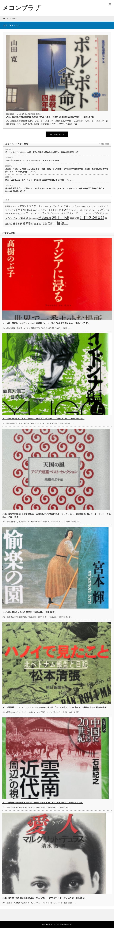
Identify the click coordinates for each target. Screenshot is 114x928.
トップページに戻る (56, 134)
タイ (56, 210)
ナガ (83, 210)
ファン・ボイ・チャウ (37, 213)
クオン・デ (97, 206)
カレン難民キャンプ (84, 206)
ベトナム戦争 (65, 213)
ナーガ (88, 210)
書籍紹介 (39, 114)
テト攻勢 (64, 209)
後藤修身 (45, 218)
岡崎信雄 (34, 218)
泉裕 (100, 218)
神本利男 (17, 223)
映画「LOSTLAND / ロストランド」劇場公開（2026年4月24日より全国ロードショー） (40, 180)
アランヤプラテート (30, 206)
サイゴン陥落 (25, 210)
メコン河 (97, 213)
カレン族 (72, 206)
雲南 (50, 223)
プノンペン (54, 213)
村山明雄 (60, 217)
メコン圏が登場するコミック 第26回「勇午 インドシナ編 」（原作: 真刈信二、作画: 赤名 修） (43, 418)
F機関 (7, 206)
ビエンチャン (14, 213)
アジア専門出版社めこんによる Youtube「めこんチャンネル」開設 (32, 160)
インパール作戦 (60, 206)
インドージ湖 (46, 206)
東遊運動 (74, 218)
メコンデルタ (87, 213)
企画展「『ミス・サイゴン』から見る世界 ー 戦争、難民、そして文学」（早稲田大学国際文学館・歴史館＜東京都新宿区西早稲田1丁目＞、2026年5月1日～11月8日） (56, 170)
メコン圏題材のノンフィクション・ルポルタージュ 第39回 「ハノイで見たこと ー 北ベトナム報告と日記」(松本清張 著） (55, 707)
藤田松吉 (38, 224)
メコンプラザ (54, 924)
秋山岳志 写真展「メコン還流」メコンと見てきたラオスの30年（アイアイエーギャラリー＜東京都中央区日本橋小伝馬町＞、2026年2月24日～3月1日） (55, 189)
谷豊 (44, 223)
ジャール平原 (48, 210)
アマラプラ (15, 206)
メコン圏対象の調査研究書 (26, 114)
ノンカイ (94, 210)
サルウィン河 (37, 210)
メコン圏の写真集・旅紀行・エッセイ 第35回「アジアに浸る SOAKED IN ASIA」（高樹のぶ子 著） (46, 323)
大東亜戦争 (24, 218)
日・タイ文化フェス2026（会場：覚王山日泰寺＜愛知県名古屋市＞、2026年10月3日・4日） (42, 152)
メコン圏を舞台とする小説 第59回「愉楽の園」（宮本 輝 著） (29, 612)
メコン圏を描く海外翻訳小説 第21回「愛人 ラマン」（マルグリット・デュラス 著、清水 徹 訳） (44, 898)
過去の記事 (105, 144)
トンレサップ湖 (76, 210)
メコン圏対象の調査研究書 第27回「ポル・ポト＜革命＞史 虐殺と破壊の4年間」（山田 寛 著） (50, 117)
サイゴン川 (12, 210)
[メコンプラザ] (21, 7)
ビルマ (22, 213)
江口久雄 (88, 217)
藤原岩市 (28, 223)
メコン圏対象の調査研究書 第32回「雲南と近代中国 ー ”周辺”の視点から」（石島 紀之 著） (42, 803)
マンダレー (76, 213)
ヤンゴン (12, 218)
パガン (102, 209)
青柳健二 (60, 223)
